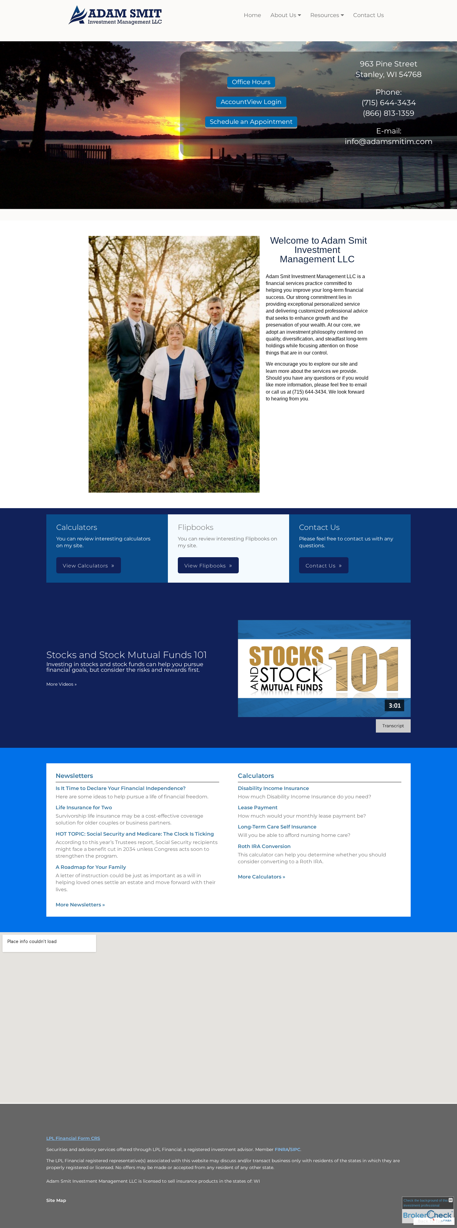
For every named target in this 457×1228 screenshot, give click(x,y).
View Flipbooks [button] (205, 566)
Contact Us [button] (321, 566)
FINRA (282, 1149)
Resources (324, 15)
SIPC (295, 1149)
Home (252, 15)
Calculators (256, 775)
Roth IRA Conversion (264, 846)
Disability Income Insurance (273, 788)
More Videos (61, 684)
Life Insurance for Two (84, 807)
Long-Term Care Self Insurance (277, 827)
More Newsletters (80, 905)
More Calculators (261, 877)
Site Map (56, 1200)
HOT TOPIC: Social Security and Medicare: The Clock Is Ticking (135, 834)
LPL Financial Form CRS (73, 1138)
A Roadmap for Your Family (91, 867)
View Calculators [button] (85, 566)
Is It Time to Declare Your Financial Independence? (121, 788)
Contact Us (368, 15)
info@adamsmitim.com (388, 141)
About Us (283, 15)
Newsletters (74, 775)
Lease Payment (258, 807)
